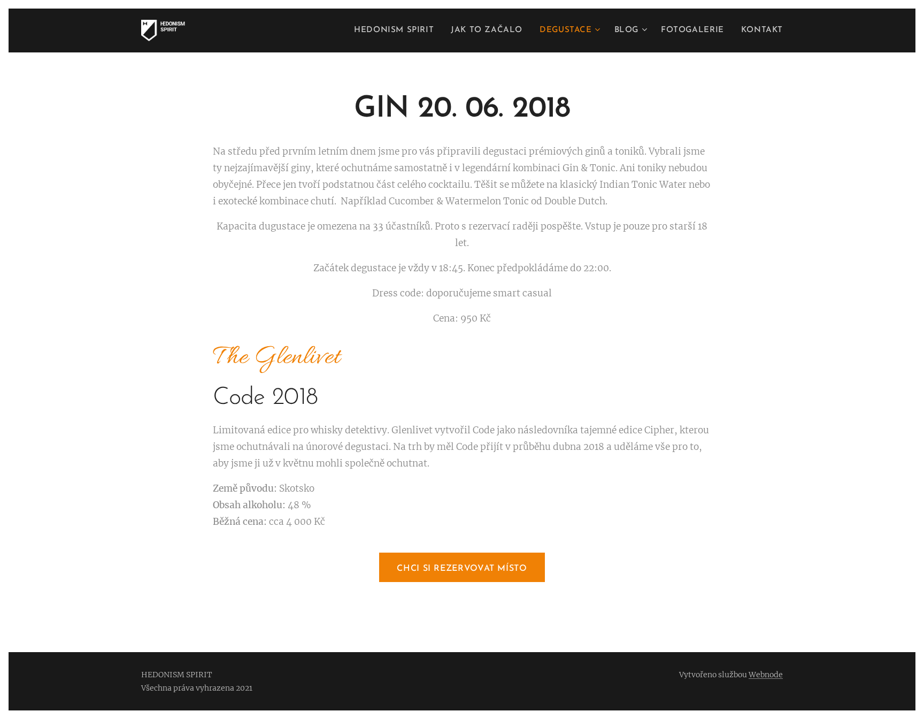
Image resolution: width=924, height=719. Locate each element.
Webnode (766, 674)
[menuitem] (396, 30)
